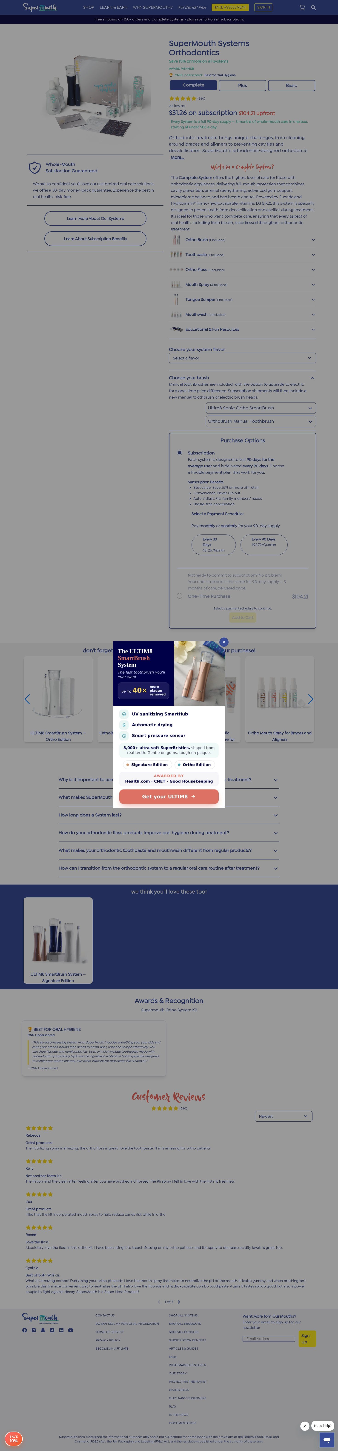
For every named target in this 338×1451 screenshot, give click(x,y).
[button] (169, 725)
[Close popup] (224, 642)
